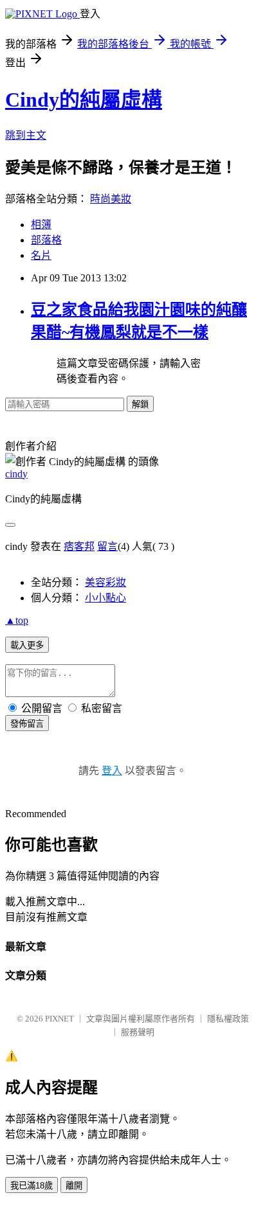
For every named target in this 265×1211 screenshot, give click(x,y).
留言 (107, 546)
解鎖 (140, 404)
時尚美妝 (110, 198)
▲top (16, 620)
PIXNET (59, 1018)
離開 (74, 1185)
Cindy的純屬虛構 (83, 99)
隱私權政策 (228, 1018)
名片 (41, 255)
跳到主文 (25, 135)
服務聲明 (137, 1032)
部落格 (46, 239)
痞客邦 (79, 546)
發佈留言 (27, 724)
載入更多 (27, 645)
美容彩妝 (105, 582)
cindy (16, 473)
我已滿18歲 (31, 1185)
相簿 (41, 224)
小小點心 (105, 597)
